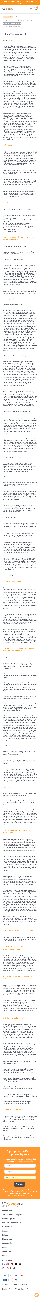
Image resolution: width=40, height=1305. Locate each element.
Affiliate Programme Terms (12, 26)
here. (31, 1195)
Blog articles (7, 1239)
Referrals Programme (25, 20)
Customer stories (9, 1243)
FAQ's (4, 1255)
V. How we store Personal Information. (14, 224)
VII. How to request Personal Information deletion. (18, 228)
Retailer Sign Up (8, 1219)
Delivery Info (7, 1227)
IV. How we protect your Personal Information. (17, 223)
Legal (4, 1247)
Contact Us (6, 1251)
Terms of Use (20, 17)
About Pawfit (7, 1210)
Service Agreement (9, 20)
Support (5, 1231)
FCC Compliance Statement (12, 23)
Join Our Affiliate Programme (13, 1215)
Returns (5, 1235)
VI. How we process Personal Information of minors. (19, 226)
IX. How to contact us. (9, 231)
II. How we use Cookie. (9, 218)
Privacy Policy (8, 17)
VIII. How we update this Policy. (12, 229)
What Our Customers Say (12, 1223)
